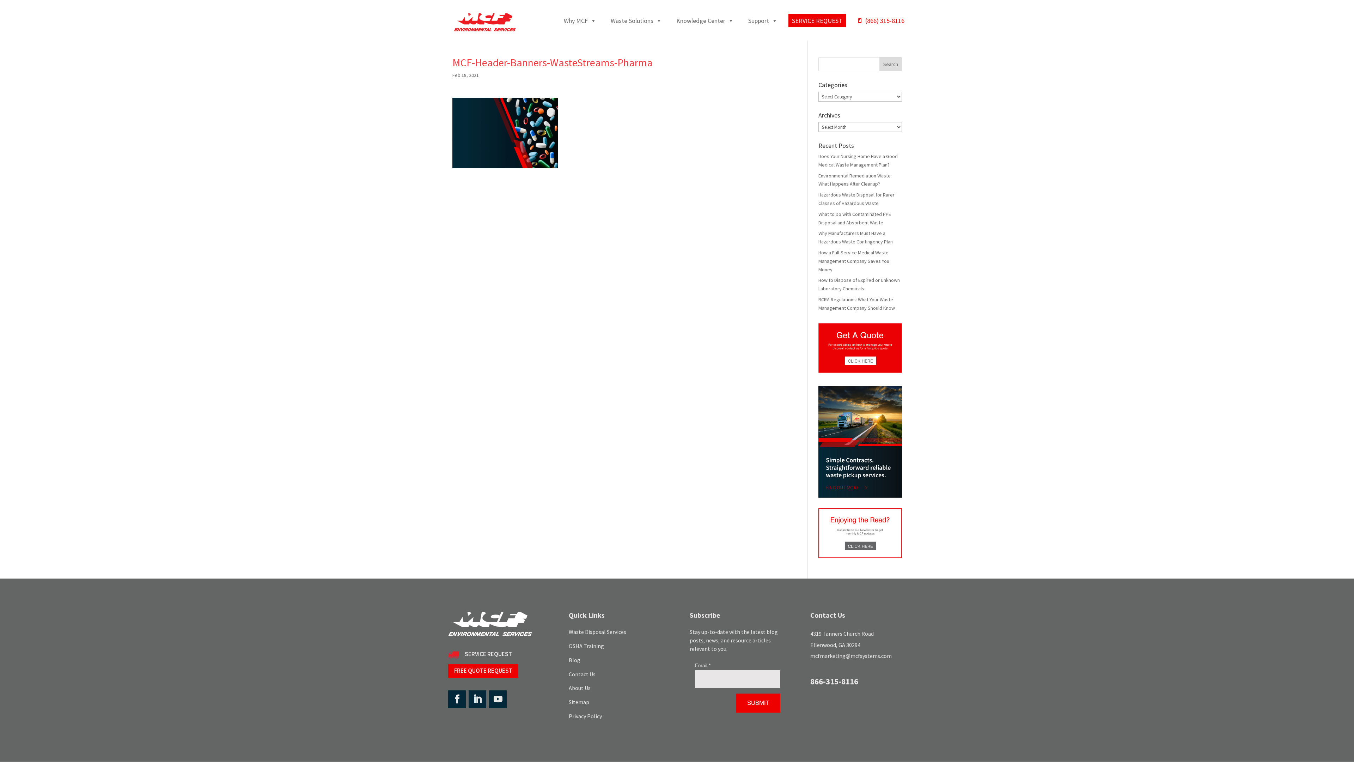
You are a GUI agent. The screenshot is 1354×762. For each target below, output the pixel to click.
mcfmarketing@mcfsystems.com (851, 655)
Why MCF (576, 21)
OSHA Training (586, 645)
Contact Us (582, 674)
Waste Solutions (632, 21)
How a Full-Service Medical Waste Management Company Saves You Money (853, 261)
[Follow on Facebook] (457, 699)
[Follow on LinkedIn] (477, 699)
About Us (580, 687)
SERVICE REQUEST (488, 654)
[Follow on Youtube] (498, 699)
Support (758, 21)
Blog (574, 660)
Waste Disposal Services (597, 631)
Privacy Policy (585, 716)
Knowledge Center (700, 21)
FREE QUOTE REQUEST (483, 671)
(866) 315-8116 (884, 21)
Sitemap (579, 702)
